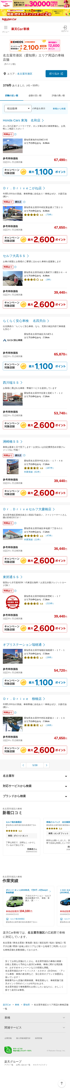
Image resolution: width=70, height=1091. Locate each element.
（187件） (50, 468)
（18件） (49, 725)
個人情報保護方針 (23, 1038)
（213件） (50, 603)
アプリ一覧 (8, 1065)
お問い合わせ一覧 (23, 1065)
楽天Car (7, 1004)
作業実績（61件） (33, 472)
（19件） (49, 657)
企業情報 (8, 1038)
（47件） (49, 535)
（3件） (48, 279)
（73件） (49, 214)
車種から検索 (59, 108)
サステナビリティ (40, 1065)
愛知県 (26, 1004)
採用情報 (38, 1038)
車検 (17, 1004)
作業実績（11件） (33, 539)
